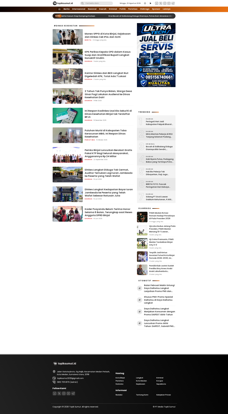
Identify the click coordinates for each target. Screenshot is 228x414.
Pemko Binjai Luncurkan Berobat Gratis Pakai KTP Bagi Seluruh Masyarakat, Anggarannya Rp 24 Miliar (108, 153)
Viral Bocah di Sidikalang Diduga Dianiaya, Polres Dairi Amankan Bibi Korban (138, 16)
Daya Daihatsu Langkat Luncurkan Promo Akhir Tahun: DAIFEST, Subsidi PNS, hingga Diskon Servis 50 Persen (159, 323)
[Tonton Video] (150, 3)
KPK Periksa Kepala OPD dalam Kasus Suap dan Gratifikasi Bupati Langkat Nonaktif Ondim (107, 55)
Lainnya (166, 9)
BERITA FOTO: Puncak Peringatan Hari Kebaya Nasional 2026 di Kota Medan (157, 185)
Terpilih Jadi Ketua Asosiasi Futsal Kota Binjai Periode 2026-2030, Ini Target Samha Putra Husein (162, 258)
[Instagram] (165, 3)
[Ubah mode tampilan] (144, 3)
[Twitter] (161, 3)
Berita (67, 9)
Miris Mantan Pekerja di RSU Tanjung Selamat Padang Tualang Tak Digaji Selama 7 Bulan (159, 135)
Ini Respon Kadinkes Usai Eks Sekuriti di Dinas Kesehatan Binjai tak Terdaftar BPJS (108, 113)
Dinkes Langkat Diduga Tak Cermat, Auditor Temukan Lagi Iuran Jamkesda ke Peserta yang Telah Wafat (108, 172)
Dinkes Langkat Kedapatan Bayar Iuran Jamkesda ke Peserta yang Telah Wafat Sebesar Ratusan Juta (109, 192)
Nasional (92, 9)
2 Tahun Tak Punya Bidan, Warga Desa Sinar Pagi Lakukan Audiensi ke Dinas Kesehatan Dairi (108, 94)
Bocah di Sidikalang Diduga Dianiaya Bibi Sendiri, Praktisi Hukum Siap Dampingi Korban (159, 148)
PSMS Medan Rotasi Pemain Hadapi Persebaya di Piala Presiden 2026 (162, 216)
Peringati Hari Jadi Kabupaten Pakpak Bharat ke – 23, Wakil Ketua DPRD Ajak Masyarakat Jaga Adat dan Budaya (159, 123)
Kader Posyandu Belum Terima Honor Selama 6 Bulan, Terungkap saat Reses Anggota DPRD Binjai (108, 212)
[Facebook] (156, 3)
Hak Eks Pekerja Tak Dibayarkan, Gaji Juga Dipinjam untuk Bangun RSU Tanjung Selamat (159, 173)
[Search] (82, 3)
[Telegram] (173, 3)
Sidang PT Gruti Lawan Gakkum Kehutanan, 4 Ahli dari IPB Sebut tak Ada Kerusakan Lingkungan (158, 198)
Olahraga (144, 9)
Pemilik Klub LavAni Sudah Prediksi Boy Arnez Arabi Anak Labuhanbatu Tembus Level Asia (161, 269)
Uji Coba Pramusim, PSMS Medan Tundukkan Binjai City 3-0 (161, 242)
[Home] (59, 9)
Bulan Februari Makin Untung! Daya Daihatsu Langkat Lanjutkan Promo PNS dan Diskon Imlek (159, 288)
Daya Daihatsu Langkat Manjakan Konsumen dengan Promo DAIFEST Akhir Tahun (159, 311)
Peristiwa (132, 9)
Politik (123, 9)
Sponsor (156, 9)
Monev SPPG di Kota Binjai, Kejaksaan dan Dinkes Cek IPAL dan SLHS (108, 35)
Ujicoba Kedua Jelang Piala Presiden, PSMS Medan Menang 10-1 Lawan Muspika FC (162, 230)
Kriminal (113, 9)
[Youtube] (169, 3)
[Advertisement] (156, 99)
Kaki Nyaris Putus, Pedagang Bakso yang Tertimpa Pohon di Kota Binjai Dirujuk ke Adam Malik (160, 160)
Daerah (102, 9)
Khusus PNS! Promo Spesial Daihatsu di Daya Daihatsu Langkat (158, 300)
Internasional (78, 9)
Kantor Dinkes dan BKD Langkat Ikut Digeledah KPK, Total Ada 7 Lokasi (106, 75)
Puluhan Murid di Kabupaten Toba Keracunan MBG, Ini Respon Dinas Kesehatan (106, 133)
